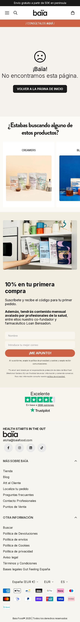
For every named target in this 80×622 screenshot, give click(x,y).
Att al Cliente (12, 483)
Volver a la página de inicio (40, 89)
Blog (6, 477)
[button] (73, 13)
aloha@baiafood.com (17, 440)
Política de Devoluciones (20, 533)
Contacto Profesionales (19, 501)
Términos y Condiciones (20, 563)
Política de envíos (15, 539)
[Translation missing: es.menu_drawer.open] (7, 13)
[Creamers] (29, 178)
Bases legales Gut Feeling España (26, 569)
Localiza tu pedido (15, 489)
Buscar (8, 527)
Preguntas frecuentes (18, 495)
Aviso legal (10, 557)
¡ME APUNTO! (40, 353)
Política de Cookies (16, 545)
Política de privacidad (18, 551)
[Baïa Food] (40, 12)
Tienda (7, 471)
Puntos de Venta (14, 507)
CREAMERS (29, 150)
